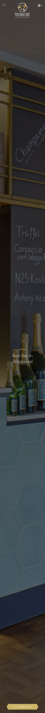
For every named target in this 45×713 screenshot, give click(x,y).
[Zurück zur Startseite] (22, 10)
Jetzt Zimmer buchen (22, 707)
